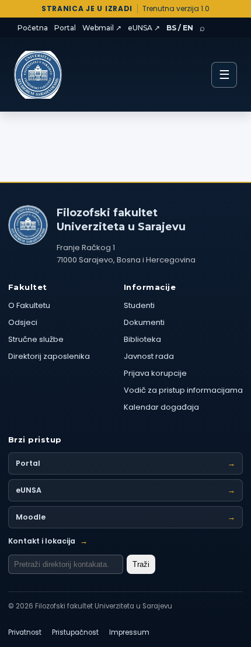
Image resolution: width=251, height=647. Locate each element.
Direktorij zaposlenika (49, 356)
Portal (65, 27)
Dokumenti (144, 322)
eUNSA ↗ (144, 27)
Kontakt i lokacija (48, 541)
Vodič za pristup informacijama (183, 390)
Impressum (129, 632)
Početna (33, 27)
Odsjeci (22, 322)
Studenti (139, 305)
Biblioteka (142, 339)
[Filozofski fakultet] (28, 225)
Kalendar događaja (161, 407)
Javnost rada (149, 356)
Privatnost (24, 632)
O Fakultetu (29, 305)
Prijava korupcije (155, 373)
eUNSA (125, 490)
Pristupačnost (75, 632)
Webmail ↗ (101, 27)
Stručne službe (36, 339)
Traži (141, 564)
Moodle (125, 517)
